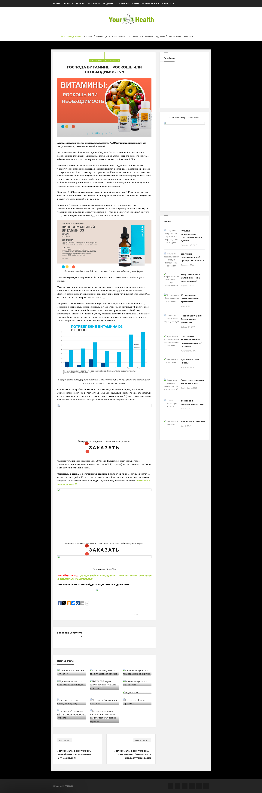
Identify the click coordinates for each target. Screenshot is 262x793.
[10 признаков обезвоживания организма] (171, 298)
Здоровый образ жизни (168, 36)
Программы (94, 3)
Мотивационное (150, 3)
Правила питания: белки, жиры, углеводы (191, 319)
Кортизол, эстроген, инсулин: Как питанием (103, 715)
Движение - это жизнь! (190, 361)
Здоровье (80, 3)
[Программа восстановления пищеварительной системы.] (171, 341)
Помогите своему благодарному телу (71, 699)
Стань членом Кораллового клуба (184, 117)
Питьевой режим (93, 36)
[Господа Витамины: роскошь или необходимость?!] (104, 107)
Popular (168, 221)
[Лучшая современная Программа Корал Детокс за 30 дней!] (171, 236)
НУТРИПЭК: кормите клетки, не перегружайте (104, 682)
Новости (68, 3)
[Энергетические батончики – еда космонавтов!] (171, 280)
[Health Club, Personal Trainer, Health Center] (131, 19)
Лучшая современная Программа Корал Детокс (191, 235)
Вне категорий (96, 60)
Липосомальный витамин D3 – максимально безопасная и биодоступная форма (132, 754)
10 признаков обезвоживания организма (190, 298)
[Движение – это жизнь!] (171, 361)
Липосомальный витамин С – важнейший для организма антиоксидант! (75, 754)
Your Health (168, 3)
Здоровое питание (143, 36)
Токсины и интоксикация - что (71, 669)
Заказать (104, 447)
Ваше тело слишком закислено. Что (192, 382)
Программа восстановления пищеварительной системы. (191, 341)
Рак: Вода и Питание (193, 421)
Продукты (108, 3)
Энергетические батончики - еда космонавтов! (190, 277)
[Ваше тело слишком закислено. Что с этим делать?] (171, 385)
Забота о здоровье (71, 36)
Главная (57, 3)
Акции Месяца (122, 3)
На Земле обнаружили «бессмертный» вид (71, 711)
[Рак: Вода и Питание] (171, 423)
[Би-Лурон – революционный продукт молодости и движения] (171, 259)
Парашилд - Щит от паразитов (137, 699)
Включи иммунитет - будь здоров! (137, 680)
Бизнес (135, 3)
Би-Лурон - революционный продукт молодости (192, 257)
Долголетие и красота (117, 36)
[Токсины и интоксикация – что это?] (171, 403)
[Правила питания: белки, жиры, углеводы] (171, 318)
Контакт (188, 36)
